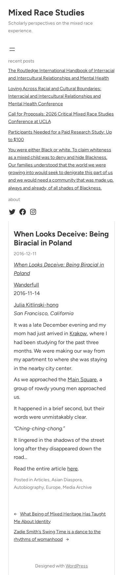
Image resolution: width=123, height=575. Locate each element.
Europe (53, 487)
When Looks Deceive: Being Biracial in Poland (61, 238)
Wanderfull (26, 285)
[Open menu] (12, 49)
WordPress (77, 566)
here (72, 468)
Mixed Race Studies (46, 12)
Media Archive (77, 487)
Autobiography (29, 487)
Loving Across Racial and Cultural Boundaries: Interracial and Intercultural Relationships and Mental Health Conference (54, 96)
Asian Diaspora (66, 480)
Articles (42, 480)
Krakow (78, 333)
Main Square (82, 379)
